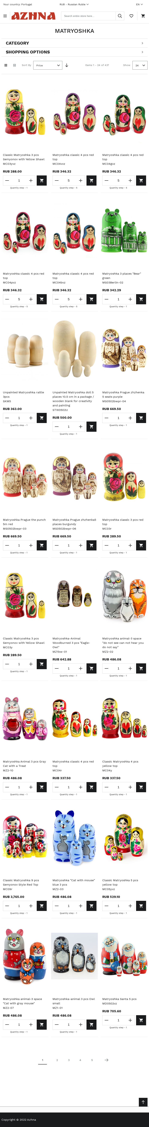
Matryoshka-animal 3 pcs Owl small (74, 1001)
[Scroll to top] (143, 1102)
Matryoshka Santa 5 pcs (119, 999)
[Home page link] (33, 16)
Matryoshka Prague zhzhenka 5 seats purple (123, 394)
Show (126, 65)
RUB (72, 4)
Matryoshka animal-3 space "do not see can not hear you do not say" (123, 643)
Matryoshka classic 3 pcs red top (122, 522)
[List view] (14, 65)
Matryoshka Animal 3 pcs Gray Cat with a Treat (24, 764)
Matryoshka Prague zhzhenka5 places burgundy (74, 522)
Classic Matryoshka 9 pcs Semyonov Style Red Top (21, 882)
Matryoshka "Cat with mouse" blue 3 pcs (74, 882)
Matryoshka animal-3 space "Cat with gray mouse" (22, 1001)
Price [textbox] (39, 65)
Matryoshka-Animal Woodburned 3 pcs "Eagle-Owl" (71, 643)
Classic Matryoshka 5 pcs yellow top (120, 882)
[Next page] (106, 1060)
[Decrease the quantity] (7, 180)
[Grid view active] (5, 65)
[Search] (120, 16)
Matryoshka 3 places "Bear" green (121, 276)
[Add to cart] (42, 180)
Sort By (26, 65)
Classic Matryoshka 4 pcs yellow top (120, 764)
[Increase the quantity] (31, 180)
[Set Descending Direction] (66, 65)
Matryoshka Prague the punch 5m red (24, 522)
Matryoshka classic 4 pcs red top (73, 157)
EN (138, 4)
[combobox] (92, 16)
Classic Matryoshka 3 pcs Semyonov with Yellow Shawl (24, 157)
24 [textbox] (137, 65)
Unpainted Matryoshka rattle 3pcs (23, 394)
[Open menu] (5, 16)
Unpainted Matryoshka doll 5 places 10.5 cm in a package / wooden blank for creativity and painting (73, 399)
